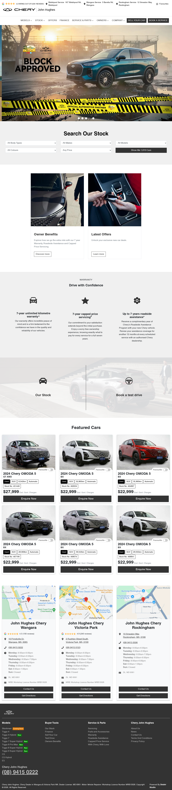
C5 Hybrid (7, 757)
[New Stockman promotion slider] (93, 118)
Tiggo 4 (5, 732)
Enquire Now (28, 498)
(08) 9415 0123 (73, 648)
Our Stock (49, 729)
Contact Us (28, 689)
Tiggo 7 (5, 738)
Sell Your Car (136, 20)
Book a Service (158, 20)
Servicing (92, 729)
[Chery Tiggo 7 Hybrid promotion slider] (86, 118)
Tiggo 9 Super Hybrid (12, 751)
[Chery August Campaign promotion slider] (79, 118)
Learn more (98, 254)
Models (25, 20)
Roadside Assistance (98, 738)
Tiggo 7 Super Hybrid (12, 741)
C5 (3, 754)
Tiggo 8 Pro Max (10, 745)
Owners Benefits (53, 741)
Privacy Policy (138, 741)
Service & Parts (81, 20)
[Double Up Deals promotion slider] (82, 118)
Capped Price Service (98, 741)
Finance (64, 20)
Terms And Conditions (141, 738)
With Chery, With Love (98, 745)
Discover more (43, 254)
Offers (52, 20)
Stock (39, 20)
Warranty (92, 735)
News (134, 732)
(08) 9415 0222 (15, 648)
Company (117, 20)
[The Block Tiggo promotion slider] (90, 118)
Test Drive (50, 738)
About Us (135, 729)
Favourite (43, 470)
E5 (3, 761)
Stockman (7, 729)
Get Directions (28, 696)
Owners (102, 20)
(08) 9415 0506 (130, 643)
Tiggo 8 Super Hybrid (12, 748)
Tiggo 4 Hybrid (9, 735)
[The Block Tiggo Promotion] (86, 73)
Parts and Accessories (98, 732)
